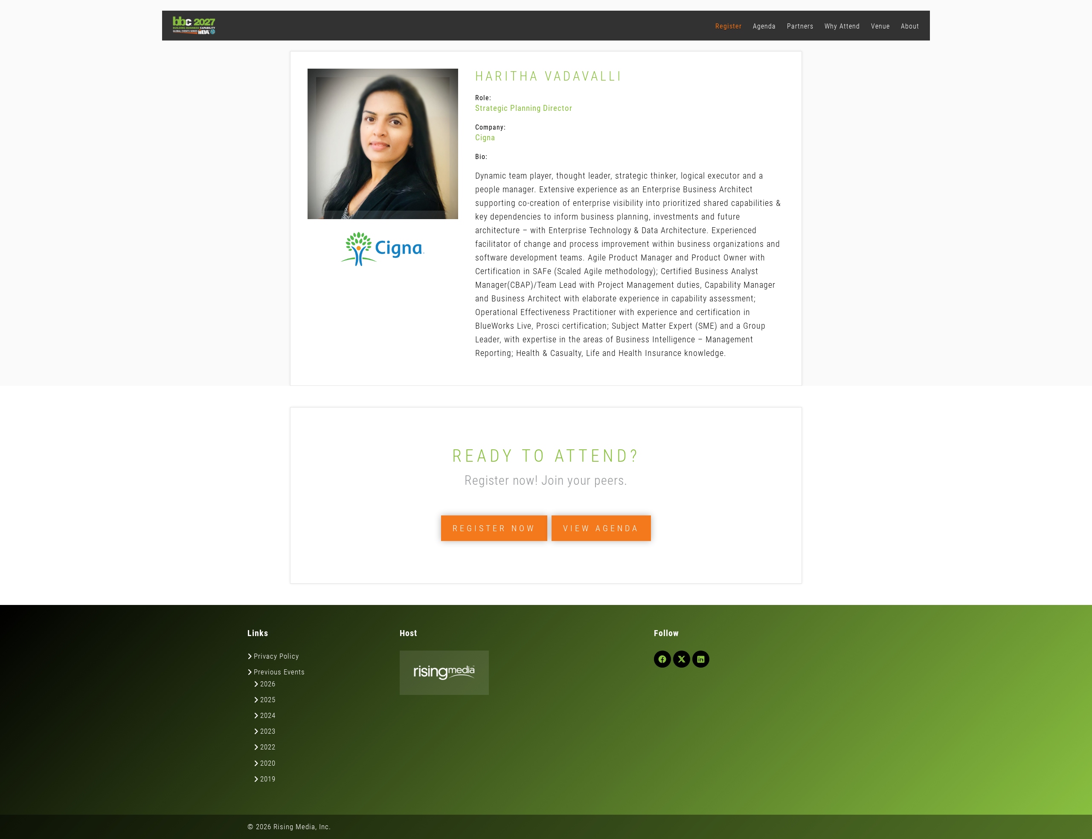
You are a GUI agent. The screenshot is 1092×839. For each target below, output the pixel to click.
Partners (800, 26)
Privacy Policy (276, 656)
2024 (268, 715)
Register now (494, 528)
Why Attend (842, 26)
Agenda (764, 26)
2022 (268, 747)
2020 (268, 763)
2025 (268, 699)
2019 (268, 779)
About (910, 26)
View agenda (601, 528)
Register (728, 26)
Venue (880, 26)
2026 (268, 684)
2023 (268, 731)
